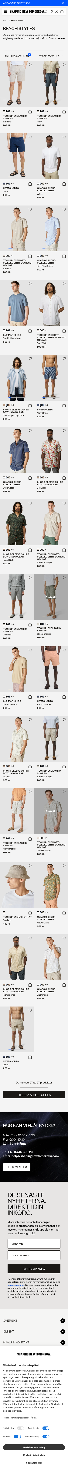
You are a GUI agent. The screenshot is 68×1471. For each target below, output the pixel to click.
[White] (38, 183)
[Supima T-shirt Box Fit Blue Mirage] (17, 303)
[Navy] (9, 111)
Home (5, 20)
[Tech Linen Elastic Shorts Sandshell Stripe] (51, 739)
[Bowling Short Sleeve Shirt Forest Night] (17, 522)
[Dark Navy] (9, 330)
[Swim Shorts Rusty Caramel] (51, 669)
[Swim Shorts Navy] (17, 156)
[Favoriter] (51, 11)
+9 (46, 184)
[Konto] (56, 11)
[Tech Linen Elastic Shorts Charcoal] (17, 597)
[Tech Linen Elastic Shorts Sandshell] (17, 84)
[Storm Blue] (9, 183)
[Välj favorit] (30, 64)
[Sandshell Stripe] (9, 256)
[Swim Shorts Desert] (17, 1029)
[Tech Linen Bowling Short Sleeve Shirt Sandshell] (17, 228)
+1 (12, 256)
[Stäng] (62, 3)
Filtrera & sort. (17, 55)
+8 (12, 330)
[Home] (27, 11)
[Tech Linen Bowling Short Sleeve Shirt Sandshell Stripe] (51, 522)
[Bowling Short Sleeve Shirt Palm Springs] (17, 957)
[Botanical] (9, 405)
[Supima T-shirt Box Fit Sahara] (17, 669)
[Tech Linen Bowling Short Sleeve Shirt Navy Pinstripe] (51, 811)
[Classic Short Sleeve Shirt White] (51, 156)
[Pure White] (7, 256)
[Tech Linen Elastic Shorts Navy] (51, 84)
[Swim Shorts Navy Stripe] (51, 378)
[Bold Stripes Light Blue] (7, 405)
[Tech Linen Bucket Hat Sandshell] (17, 885)
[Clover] (43, 183)
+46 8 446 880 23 (20, 1152)
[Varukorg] (61, 11)
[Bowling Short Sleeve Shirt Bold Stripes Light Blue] (17, 378)
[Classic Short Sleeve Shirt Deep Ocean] (17, 450)
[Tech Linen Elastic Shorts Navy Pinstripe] (17, 811)
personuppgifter (16, 1284)
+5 (12, 111)
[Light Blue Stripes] (41, 183)
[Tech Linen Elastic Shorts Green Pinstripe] (51, 597)
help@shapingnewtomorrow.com (35, 1156)
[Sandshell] (4, 111)
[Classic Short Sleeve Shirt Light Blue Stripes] (51, 228)
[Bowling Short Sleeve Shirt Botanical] (51, 450)
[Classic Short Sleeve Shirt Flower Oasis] (51, 885)
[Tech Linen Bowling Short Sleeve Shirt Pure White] (51, 303)
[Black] (7, 111)
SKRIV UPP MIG (34, 1268)
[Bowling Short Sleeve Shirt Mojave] (17, 739)
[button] (30, 111)
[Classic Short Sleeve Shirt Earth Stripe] (51, 957)
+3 (12, 184)
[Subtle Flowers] (4, 405)
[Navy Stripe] (7, 183)
